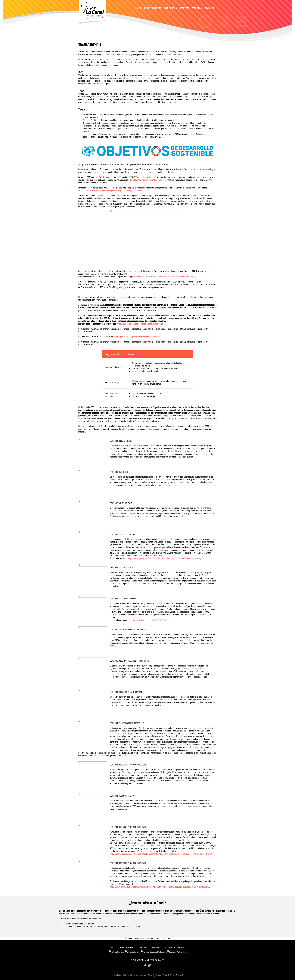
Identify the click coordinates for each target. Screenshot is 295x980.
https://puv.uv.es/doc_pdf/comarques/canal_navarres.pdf (140, 323)
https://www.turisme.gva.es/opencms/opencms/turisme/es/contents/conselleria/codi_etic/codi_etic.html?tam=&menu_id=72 (160, 886)
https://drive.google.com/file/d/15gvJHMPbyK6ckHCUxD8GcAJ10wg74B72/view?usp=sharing (164, 558)
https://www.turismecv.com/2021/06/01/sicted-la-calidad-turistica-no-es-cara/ (163, 276)
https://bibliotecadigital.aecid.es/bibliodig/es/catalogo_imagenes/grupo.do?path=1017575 (113, 190)
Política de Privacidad (155, 975)
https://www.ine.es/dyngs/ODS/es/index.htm (150, 179)
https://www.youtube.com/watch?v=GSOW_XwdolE (148, 620)
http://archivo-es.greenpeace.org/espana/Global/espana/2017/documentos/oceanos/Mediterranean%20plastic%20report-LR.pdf (161, 853)
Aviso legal (179, 975)
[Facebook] (145, 965)
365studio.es (154, 976)
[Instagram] (149, 965)
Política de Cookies (169, 975)
